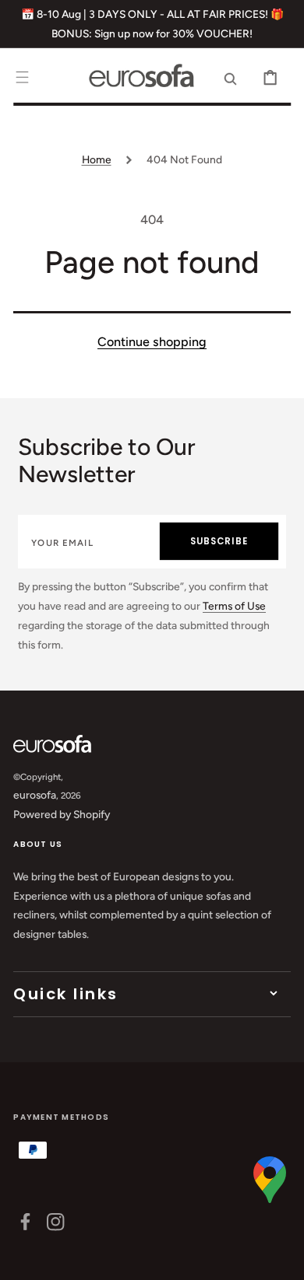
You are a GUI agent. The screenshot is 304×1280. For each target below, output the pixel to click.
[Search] (230, 77)
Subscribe (219, 541)
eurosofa (34, 795)
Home (96, 159)
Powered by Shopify (61, 814)
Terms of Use (234, 606)
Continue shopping (152, 341)
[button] (22, 77)
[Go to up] (281, 1257)
